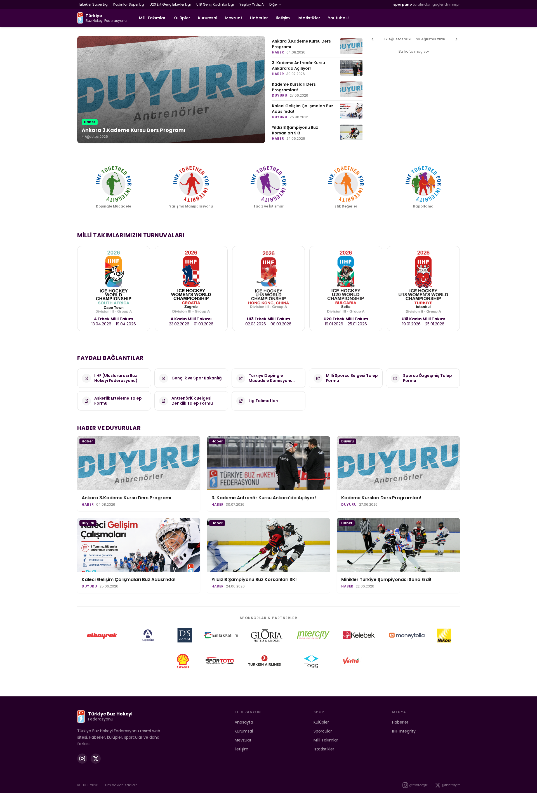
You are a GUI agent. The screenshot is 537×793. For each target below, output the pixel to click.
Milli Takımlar (152, 18)
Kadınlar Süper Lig (128, 4)
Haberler (259, 18)
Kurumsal (207, 18)
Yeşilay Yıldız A (251, 4)
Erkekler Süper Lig (93, 4)
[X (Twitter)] (96, 759)
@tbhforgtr (418, 785)
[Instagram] (82, 759)
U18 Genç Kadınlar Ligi (215, 4)
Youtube (336, 18)
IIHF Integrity (404, 731)
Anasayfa (244, 722)
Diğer (273, 4)
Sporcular (323, 731)
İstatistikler (309, 18)
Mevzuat (233, 18)
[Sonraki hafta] (456, 39)
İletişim (283, 18)
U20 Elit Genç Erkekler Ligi (170, 4)
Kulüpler (181, 18)
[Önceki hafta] (372, 39)
